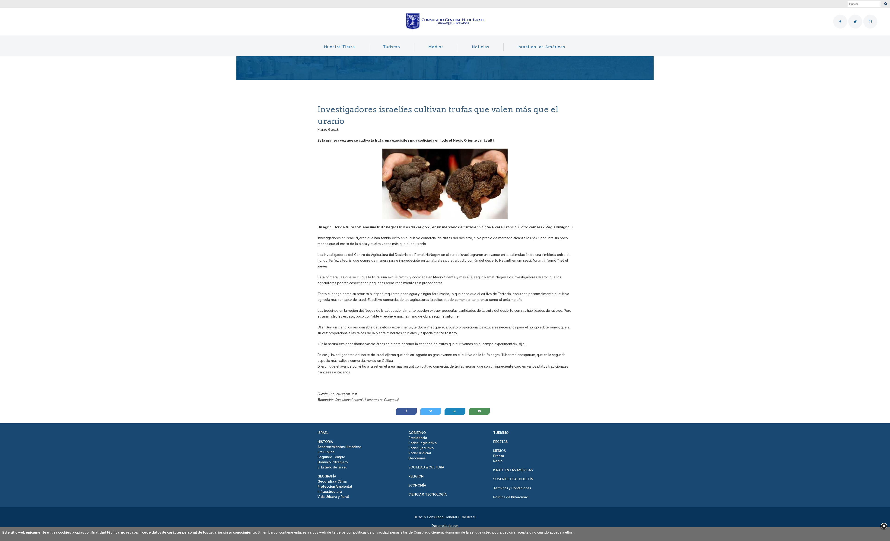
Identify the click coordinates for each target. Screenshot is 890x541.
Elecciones (417, 458)
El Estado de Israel (332, 467)
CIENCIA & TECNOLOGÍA (427, 494)
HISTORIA (325, 442)
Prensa (498, 456)
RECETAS (500, 442)
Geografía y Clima (332, 481)
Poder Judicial (419, 453)
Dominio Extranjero (333, 462)
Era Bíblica (326, 452)
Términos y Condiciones (512, 488)
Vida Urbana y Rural (333, 497)
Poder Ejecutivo (421, 448)
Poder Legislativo (422, 443)
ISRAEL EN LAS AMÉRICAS (513, 470)
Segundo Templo (331, 457)
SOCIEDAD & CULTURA (426, 467)
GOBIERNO (417, 433)
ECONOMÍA (417, 485)
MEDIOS (499, 451)
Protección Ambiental (335, 486)
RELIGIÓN (416, 476)
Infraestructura (330, 491)
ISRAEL (323, 433)
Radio (497, 461)
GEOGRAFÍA (327, 476)
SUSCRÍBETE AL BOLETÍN (513, 479)
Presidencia (417, 438)
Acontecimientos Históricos (339, 447)
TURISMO (501, 433)
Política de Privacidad (510, 497)
